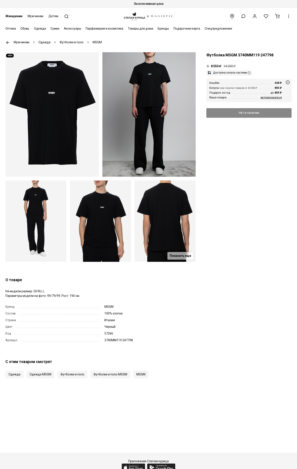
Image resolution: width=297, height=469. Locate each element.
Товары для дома (140, 28)
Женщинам (13, 16)
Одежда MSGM (40, 374)
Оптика (10, 28)
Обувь (24, 28)
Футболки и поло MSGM (110, 374)
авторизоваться (271, 97)
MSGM (140, 374)
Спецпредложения (218, 28)
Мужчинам (35, 16)
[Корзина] (277, 16)
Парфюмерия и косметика (104, 28)
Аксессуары (72, 28)
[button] (243, 16)
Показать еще (180, 255)
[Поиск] (66, 16)
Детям (53, 16)
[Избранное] (266, 16)
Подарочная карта (187, 28)
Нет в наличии (249, 113)
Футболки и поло (72, 374)
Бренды (163, 28)
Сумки (54, 28)
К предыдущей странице (7, 42)
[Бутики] (232, 16)
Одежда (40, 28)
